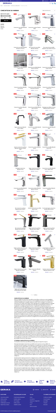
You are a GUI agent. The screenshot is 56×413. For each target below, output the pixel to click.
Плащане (45, 402)
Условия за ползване (47, 397)
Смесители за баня (5, 397)
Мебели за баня (4, 399)
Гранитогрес (3, 400)
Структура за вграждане (19, 397)
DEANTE (2, 27)
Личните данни (46, 399)
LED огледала (16, 400)
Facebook (46, 0)
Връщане (45, 404)
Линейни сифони (17, 399)
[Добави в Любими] (26, 14)
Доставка (45, 400)
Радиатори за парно (5, 404)
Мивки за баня (17, 402)
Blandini (2, 26)
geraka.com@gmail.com (16, 0)
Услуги (31, 402)
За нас (31, 397)
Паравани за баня (17, 404)
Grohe (2, 28)
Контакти (32, 399)
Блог (31, 404)
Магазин (53, 0)
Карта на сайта (33, 406)
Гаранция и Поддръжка (34, 400)
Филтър (6, 20)
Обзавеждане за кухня (5, 402)
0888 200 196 (5, 0)
